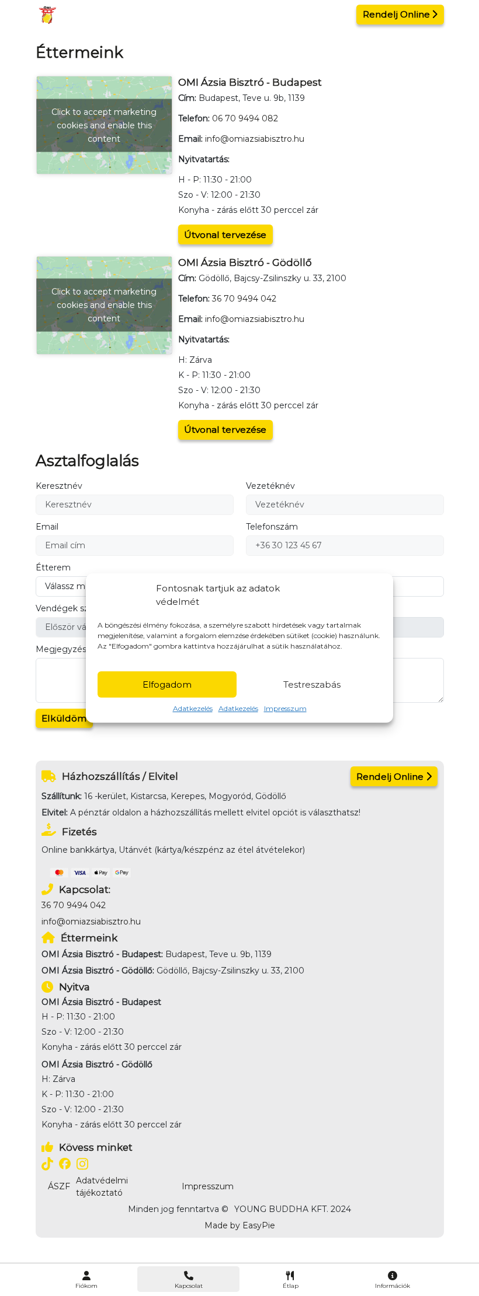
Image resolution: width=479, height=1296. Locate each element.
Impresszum (285, 708)
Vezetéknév (270, 486)
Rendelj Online (396, 14)
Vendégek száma (71, 608)
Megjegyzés (61, 649)
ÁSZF (59, 1186)
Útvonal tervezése (225, 234)
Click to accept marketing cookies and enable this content (104, 124)
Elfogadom (167, 684)
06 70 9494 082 (245, 118)
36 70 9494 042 (244, 298)
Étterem (53, 567)
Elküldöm (63, 718)
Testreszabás (312, 684)
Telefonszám (272, 526)
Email (47, 526)
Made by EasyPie (239, 1225)
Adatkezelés (193, 708)
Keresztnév (59, 486)
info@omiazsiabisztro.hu (254, 139)
